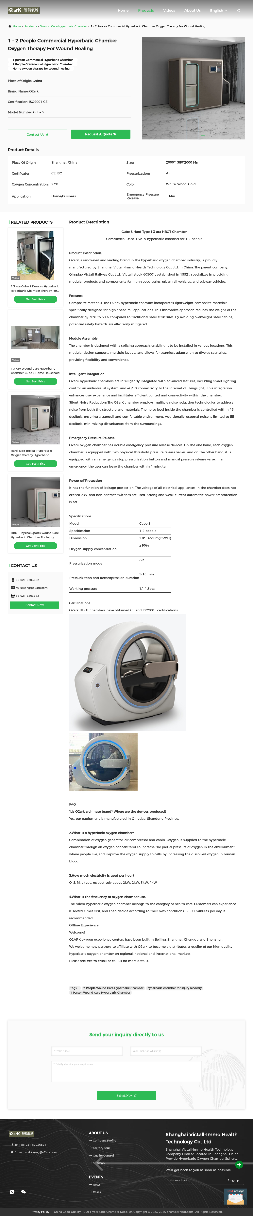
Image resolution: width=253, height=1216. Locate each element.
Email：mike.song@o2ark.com (35, 1152)
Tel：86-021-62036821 (30, 1144)
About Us (192, 10)
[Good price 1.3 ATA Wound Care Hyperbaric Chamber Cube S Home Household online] (35, 337)
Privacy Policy (40, 1212)
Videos (169, 10)
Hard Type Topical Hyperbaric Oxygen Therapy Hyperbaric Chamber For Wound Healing (31, 455)
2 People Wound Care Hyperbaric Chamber (113, 988)
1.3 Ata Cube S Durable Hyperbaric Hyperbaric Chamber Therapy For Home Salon (35, 291)
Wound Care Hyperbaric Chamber (64, 26)
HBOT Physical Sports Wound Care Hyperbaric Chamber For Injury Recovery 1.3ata (35, 537)
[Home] (24, 10)
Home (123, 10)
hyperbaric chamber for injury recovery (174, 988)
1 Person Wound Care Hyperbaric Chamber (100, 992)
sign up (234, 1180)
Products (146, 10)
